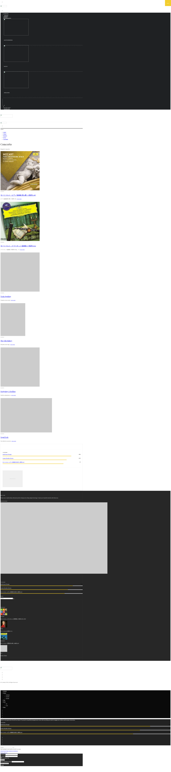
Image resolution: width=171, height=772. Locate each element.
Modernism (11, 751)
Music (2, 628)
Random (5, 135)
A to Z (4, 137)
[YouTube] (4, 103)
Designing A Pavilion (8, 391)
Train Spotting (6, 296)
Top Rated (5, 139)
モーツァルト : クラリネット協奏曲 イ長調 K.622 (18, 246)
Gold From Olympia (7, 454)
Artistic (5, 691)
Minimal (2, 751)
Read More (22, 249)
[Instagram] (4, 101)
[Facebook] (4, 99)
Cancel (2, 765)
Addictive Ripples (7, 92)
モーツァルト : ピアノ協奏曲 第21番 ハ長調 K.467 (18, 195)
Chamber (2, 616)
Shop (4, 707)
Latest (4, 132)
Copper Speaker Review (8, 458)
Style (4, 701)
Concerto (2, 191)
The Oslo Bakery (6, 341)
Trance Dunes (4, 655)
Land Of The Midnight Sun (8, 39)
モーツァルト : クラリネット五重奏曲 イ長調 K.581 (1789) (13, 619)
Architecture (15, 751)
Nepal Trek (5, 66)
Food (7, 705)
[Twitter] (4, 100)
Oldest (4, 134)
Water (7, 751)
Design (5, 751)
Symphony (3, 640)
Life (6, 703)
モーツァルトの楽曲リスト (7, 631)
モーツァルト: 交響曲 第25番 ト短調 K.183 (10, 643)
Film (1, 653)
